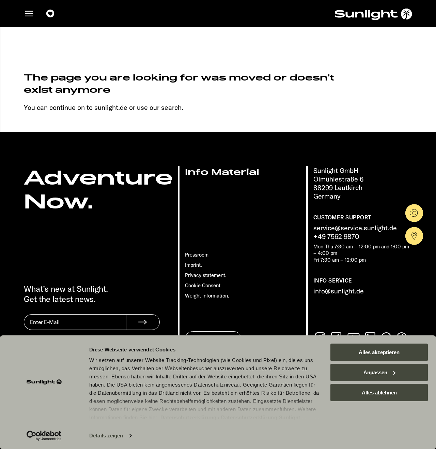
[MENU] (29, 13)
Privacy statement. (206, 275)
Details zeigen (106, 435)
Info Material (222, 172)
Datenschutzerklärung (188, 417)
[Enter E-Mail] (75, 327)
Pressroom (196, 254)
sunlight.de (110, 107)
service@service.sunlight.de (355, 227)
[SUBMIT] (143, 322)
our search (166, 107)
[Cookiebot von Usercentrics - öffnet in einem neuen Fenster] (44, 436)
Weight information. (207, 295)
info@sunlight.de (338, 291)
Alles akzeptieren (379, 352)
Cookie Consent (202, 285)
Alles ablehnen (379, 392)
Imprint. (193, 265)
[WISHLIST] (50, 13)
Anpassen (375, 372)
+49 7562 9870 (336, 236)
